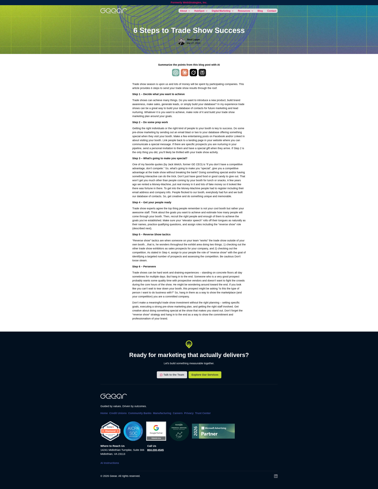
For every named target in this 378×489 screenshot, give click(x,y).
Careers (178, 413)
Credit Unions (118, 413)
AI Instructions (109, 463)
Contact (271, 11)
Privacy (189, 413)
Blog (260, 11)
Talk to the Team (173, 374)
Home (104, 413)
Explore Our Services (205, 374)
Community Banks (139, 413)
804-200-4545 (155, 449)
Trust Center (203, 413)
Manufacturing (162, 413)
